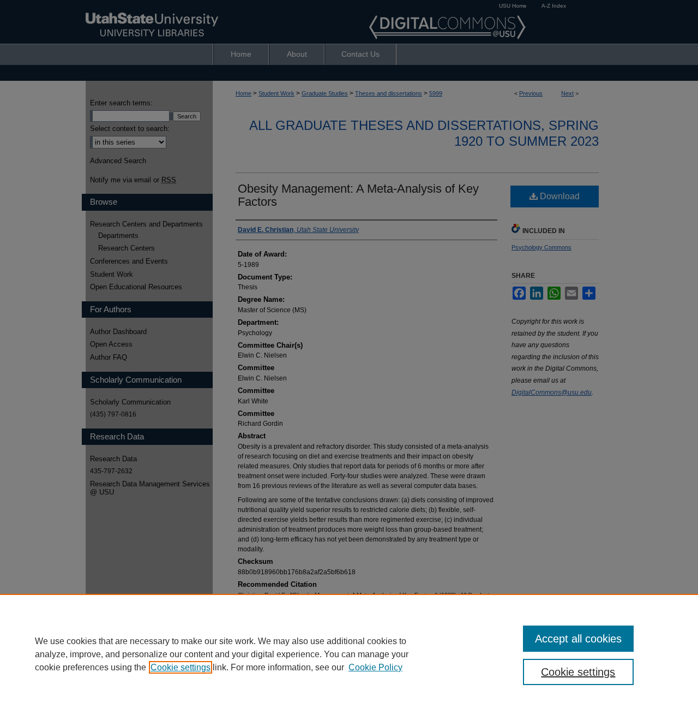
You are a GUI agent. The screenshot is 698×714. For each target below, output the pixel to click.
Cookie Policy (375, 667)
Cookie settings (180, 667)
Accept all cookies (578, 639)
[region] (349, 654)
